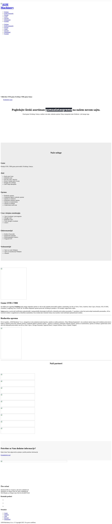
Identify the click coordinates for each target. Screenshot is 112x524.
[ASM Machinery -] (9, 7)
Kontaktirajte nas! (5, 455)
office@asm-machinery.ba (11, 506)
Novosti (6, 18)
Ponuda (6, 15)
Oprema (6, 514)
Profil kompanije (8, 13)
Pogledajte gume (7, 100)
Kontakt (6, 21)
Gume (6, 16)
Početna (6, 12)
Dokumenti (7, 20)
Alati (5, 516)
